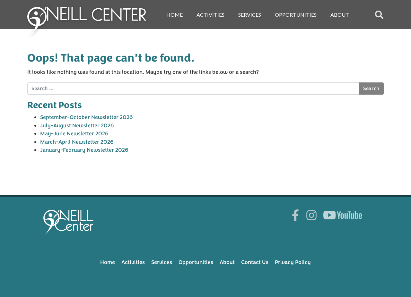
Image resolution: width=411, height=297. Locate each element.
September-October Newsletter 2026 (86, 117)
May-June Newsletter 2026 (74, 133)
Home (174, 15)
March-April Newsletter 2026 (77, 142)
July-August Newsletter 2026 (77, 125)
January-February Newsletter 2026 (84, 150)
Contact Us (254, 262)
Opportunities (296, 15)
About (339, 15)
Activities (210, 15)
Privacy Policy (293, 262)
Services (249, 15)
